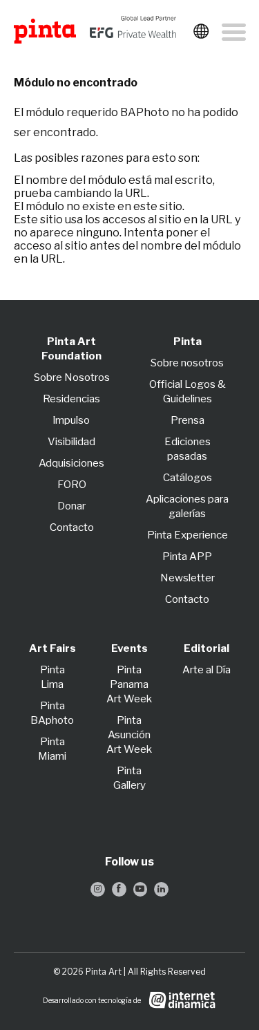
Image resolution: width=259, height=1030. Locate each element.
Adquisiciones (71, 463)
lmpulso (71, 420)
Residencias (71, 399)
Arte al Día (206, 670)
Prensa (187, 420)
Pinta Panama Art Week (129, 684)
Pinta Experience (187, 535)
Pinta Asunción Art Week (129, 735)
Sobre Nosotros (72, 377)
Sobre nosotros (187, 363)
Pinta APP (187, 556)
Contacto (72, 527)
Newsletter (187, 578)
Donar (71, 506)
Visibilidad (71, 442)
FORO (71, 484)
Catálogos (187, 477)
